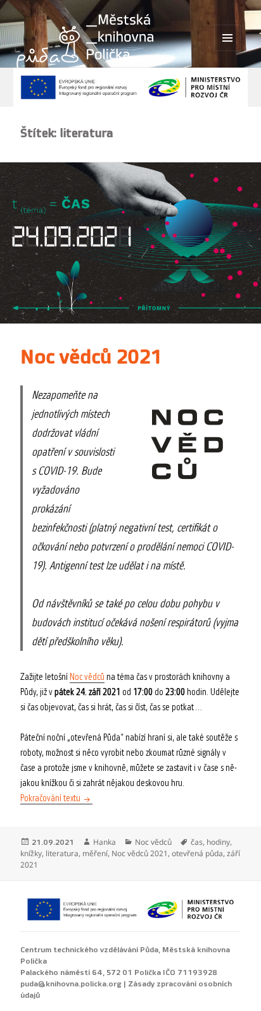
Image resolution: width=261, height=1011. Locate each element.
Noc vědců (87, 677)
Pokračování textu (56, 798)
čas (197, 842)
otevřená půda (197, 853)
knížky (31, 853)
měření (95, 853)
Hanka (104, 842)
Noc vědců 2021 (91, 357)
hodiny (218, 842)
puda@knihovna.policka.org (71, 983)
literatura (62, 853)
